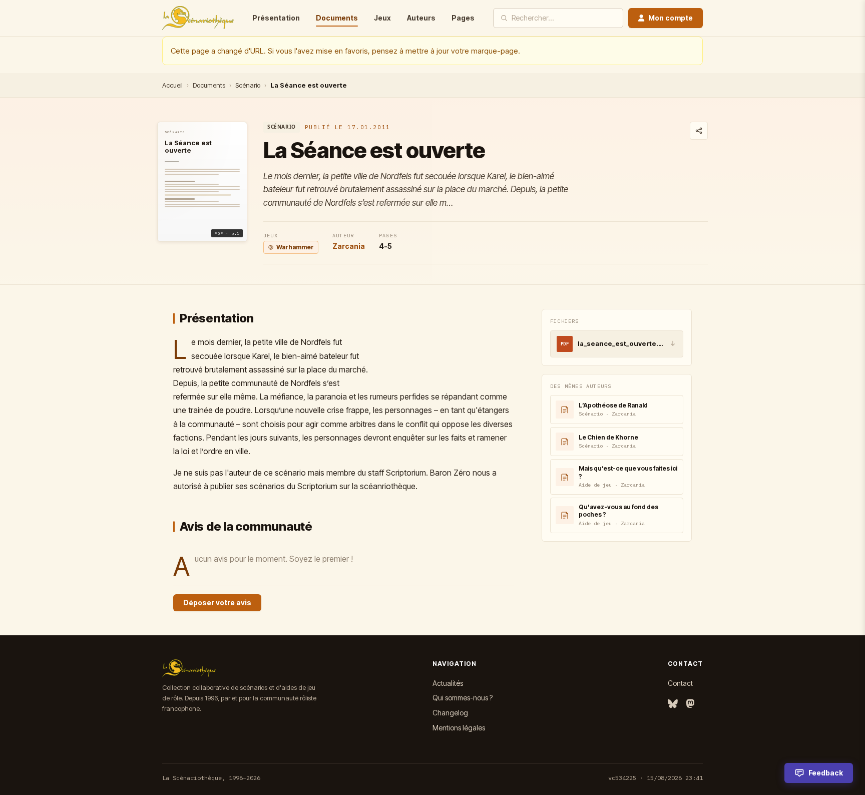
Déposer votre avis (217, 602)
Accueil (172, 85)
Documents (337, 18)
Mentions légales (458, 727)
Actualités (447, 683)
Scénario (247, 85)
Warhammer (295, 247)
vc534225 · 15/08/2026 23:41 (655, 777)
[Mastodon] (690, 704)
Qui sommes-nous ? (462, 697)
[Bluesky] (673, 704)
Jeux (382, 18)
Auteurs (421, 18)
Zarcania (348, 246)
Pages (463, 18)
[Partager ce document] (699, 131)
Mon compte (670, 18)
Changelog (450, 712)
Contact (680, 683)
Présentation (276, 18)
